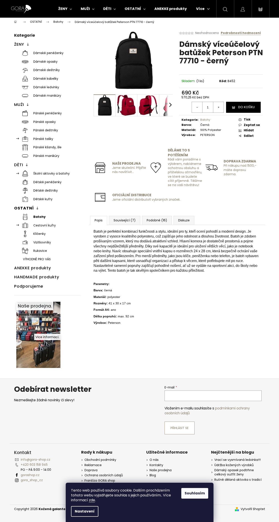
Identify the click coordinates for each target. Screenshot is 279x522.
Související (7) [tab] (125, 220)
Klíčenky (39, 234)
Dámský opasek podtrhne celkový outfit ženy (234, 472)
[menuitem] (65, 9)
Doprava (90, 470)
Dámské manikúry (47, 95)
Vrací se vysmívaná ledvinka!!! (237, 460)
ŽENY (19, 44)
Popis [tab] (99, 220)
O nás (154, 460)
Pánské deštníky (45, 130)
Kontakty (156, 465)
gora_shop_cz (32, 480)
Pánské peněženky (47, 113)
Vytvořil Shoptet (253, 509)
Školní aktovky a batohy (51, 173)
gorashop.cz (30, 475)
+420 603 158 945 (34, 464)
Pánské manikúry (46, 156)
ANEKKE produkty (32, 268)
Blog (153, 475)
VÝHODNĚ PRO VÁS (37, 259)
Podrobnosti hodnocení (241, 33)
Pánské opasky (44, 122)
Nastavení (85, 511)
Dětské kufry (42, 199)
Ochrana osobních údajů (103, 475)
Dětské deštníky (45, 190)
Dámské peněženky (48, 53)
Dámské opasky (45, 61)
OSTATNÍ (24, 208)
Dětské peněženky (47, 182)
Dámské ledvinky (46, 87)
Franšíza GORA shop (99, 481)
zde (92, 500)
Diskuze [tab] (184, 220)
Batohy (39, 217)
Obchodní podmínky (100, 460)
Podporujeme (28, 286)
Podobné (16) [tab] (157, 220)
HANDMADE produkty (36, 277)
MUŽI (19, 104)
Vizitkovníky (42, 242)
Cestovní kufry (44, 225)
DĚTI (18, 165)
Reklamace (93, 465)
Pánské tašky (43, 139)
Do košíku (246, 107)
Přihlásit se (179, 428)
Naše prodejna (161, 470)
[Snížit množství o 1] (197, 107)
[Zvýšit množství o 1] (218, 107)
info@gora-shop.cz (35, 459)
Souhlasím (195, 493)
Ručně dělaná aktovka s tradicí (238, 480)
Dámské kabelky (45, 78)
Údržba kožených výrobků (234, 465)
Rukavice (40, 251)
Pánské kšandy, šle (47, 147)
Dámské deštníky (46, 70)
